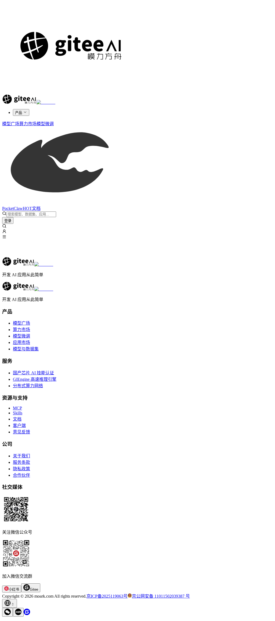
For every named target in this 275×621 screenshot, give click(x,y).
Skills (17, 413)
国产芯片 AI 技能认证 (33, 373)
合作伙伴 (21, 475)
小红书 (14, 589)
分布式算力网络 (28, 385)
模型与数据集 (26, 349)
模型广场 (21, 323)
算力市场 (21, 329)
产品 (18, 113)
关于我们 (21, 456)
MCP (17, 408)
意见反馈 (21, 432)
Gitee (34, 589)
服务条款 (21, 462)
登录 (7, 221)
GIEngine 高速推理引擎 (34, 379)
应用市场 (21, 342)
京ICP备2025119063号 (107, 596)
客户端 (19, 425)
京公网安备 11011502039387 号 (161, 596)
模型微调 (21, 336)
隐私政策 (21, 468)
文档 (17, 419)
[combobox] (9, 603)
